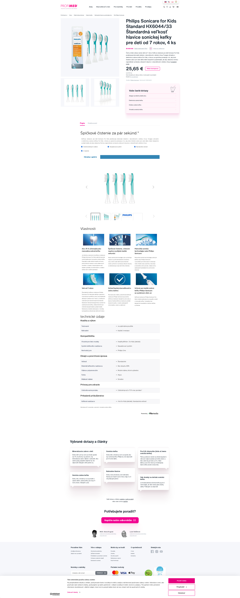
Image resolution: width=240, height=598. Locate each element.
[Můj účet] (170, 6)
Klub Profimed (114, 560)
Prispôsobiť (180, 587)
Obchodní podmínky (96, 551)
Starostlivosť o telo (103, 6)
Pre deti (129, 6)
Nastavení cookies (95, 560)
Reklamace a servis (116, 558)
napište (125, 501)
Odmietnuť (181, 593)
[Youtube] (161, 551)
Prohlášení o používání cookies (99, 555)
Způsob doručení (95, 553)
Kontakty (133, 555)
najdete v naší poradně (126, 499)
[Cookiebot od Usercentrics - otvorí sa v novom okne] (55, 594)
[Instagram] (156, 551)
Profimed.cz (64, 15)
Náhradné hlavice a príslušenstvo (103, 15)
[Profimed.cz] (69, 6)
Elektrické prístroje (79, 15)
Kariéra (132, 553)
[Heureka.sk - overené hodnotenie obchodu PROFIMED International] (160, 573)
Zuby (90, 6)
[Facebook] (152, 551)
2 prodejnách (134, 76)
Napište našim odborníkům (118, 520)
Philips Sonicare (134, 80)
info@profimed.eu (76, 551)
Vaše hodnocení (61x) (140, 48)
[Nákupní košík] (174, 7)
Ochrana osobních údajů (97, 558)
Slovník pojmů (114, 555)
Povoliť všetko (181, 581)
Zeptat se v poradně (76, 553)
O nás (132, 551)
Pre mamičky (118, 6)
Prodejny (148, 6)
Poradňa (138, 6)
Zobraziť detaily (72, 592)
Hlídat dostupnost (152, 68)
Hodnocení (92, 123)
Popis (82, 123)
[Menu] (177, 7)
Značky (113, 553)
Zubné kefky (89, 15)
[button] (100, 186)
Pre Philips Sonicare (119, 15)
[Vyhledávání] (164, 6)
